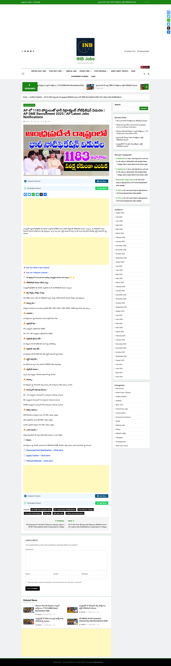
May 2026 (119, 225)
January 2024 (120, 340)
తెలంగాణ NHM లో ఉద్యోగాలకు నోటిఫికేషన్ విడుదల (121, 2)
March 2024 (120, 332)
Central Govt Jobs (38, 71)
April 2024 (119, 327)
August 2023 (120, 360)
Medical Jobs (71, 71)
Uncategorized (120, 442)
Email (56, 573)
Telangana (119, 438)
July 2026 (119, 217)
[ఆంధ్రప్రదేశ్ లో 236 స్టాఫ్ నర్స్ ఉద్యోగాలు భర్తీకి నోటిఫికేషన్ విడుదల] (120, 88)
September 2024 (121, 307)
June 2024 (119, 319)
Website (85, 573)
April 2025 (119, 278)
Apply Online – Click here (38, 455)
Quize (133, 71)
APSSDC (119, 401)
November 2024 (121, 299)
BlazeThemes (98, 662)
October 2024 (120, 303)
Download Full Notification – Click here (44, 450)
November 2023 (121, 348)
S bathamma (120, 158)
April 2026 (119, 229)
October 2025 (120, 254)
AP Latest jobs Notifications (64, 509)
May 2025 (119, 274)
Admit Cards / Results (119, 71)
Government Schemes (79, 76)
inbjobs (27, 121)
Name (28, 573)
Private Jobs (84, 71)
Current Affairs (121, 413)
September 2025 (121, 258)
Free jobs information (33, 513)
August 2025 (120, 262)
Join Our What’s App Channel (37, 267)
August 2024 (120, 311)
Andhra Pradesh (29, 105)
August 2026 (120, 213)
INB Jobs (85, 58)
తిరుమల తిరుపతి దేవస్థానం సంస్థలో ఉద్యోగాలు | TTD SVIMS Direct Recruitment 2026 (47, 608)
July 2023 (119, 364)
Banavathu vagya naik (124, 179)
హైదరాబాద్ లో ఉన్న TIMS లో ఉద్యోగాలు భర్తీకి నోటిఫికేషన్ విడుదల (92, 85)
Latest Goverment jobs (74, 513)
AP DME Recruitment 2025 (41, 509)
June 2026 (119, 221)
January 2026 (120, 241)
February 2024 (120, 336)
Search (118, 104)
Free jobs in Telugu (85, 509)
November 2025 (121, 250)
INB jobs (47, 513)
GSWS (93, 76)
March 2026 (120, 233)
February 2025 (120, 287)
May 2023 (119, 373)
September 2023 (121, 356)
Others (118, 429)
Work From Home (122, 446)
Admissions (120, 388)
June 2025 (119, 270)
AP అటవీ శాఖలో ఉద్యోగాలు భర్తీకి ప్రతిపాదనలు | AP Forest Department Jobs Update (131, 182)
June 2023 (119, 368)
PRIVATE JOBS (121, 433)
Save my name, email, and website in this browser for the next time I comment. (55, 582)
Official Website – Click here (39, 461)
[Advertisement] (85, 22)
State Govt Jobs (55, 71)
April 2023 (119, 377)
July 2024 (119, 315)
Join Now (102, 181)
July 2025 (119, 266)
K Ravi (118, 190)
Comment (29, 549)
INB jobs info (58, 513)
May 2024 (119, 323)
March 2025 (120, 282)
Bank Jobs (119, 405)
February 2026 (120, 237)
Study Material (100, 71)
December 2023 (121, 344)
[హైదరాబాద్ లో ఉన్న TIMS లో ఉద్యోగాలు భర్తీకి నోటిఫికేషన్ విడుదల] (66, 88)
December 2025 (121, 246)
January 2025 (120, 291)
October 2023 (120, 352)
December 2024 (121, 295)
